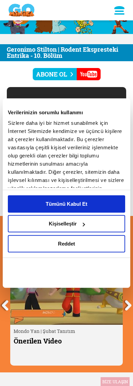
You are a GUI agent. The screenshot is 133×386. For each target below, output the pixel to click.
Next (128, 304)
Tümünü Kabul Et (66, 204)
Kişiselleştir (63, 223)
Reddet (66, 244)
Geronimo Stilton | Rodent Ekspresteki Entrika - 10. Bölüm (62, 52)
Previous (5, 304)
